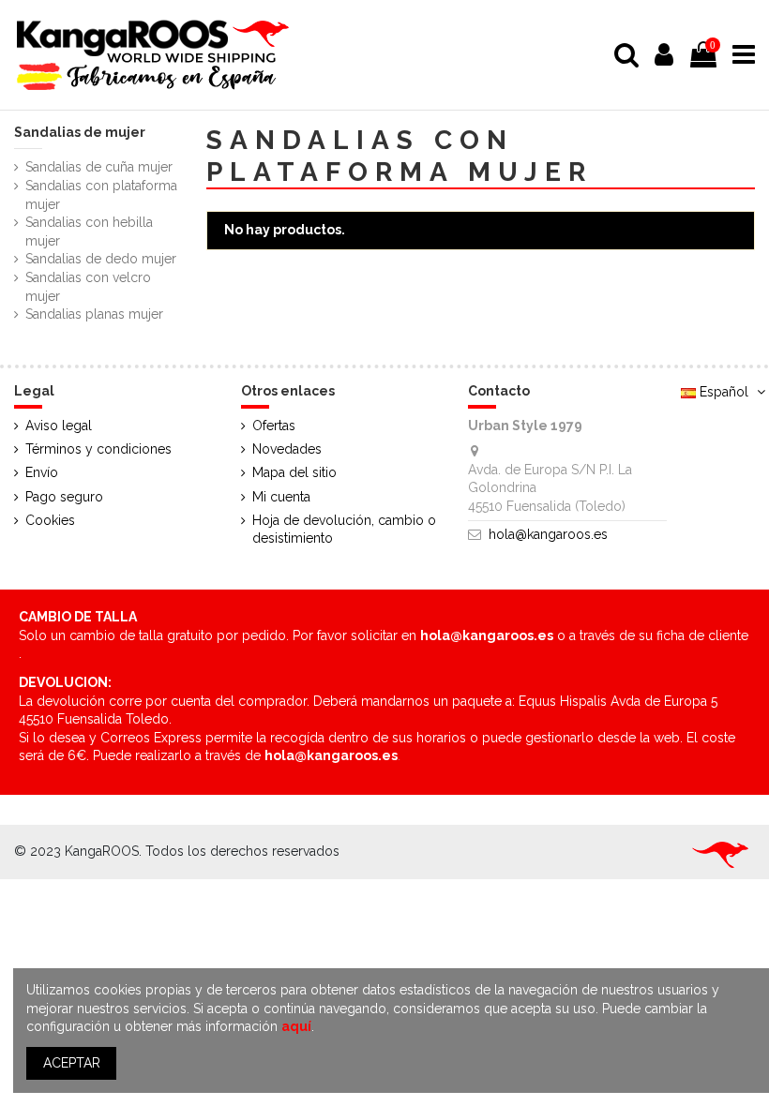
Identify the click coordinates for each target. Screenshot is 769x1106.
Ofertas (273, 425)
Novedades (287, 448)
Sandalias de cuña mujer (99, 166)
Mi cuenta (281, 496)
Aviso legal (58, 425)
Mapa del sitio (294, 472)
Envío (41, 472)
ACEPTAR (71, 1062)
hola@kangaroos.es (548, 534)
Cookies (50, 520)
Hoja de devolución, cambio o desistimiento (344, 529)
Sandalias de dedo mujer (100, 258)
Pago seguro (64, 496)
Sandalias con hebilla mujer (89, 231)
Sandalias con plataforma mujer (101, 195)
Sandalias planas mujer (94, 313)
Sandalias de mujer (79, 132)
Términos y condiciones (98, 448)
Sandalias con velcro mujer (88, 287)
